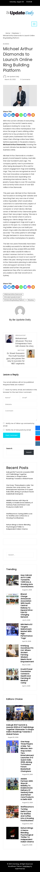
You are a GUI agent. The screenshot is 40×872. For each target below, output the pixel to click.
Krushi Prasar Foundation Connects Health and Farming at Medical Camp (27, 676)
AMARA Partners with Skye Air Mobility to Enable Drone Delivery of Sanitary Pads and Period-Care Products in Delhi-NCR (19, 503)
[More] (33, 115)
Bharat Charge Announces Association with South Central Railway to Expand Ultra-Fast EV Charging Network (27, 605)
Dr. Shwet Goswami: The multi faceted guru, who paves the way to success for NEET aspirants (15, 357)
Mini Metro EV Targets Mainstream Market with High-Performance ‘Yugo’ (27, 631)
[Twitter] (9, 115)
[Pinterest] (17, 115)
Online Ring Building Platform (14, 300)
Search (9, 448)
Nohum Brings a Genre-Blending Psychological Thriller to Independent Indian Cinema (18, 527)
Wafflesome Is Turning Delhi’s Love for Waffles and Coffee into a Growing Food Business (19, 516)
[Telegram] (25, 115)
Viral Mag (26, 866)
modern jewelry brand (12, 297)
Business (6, 44)
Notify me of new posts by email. (18, 430)
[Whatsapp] (21, 115)
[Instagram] (29, 115)
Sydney (31, 300)
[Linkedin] (13, 115)
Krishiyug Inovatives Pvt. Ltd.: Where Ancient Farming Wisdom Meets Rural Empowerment (27, 653)
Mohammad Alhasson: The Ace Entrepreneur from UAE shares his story (24, 341)
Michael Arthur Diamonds (13, 294)
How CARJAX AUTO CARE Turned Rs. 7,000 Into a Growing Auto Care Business (27, 581)
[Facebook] (5, 115)
